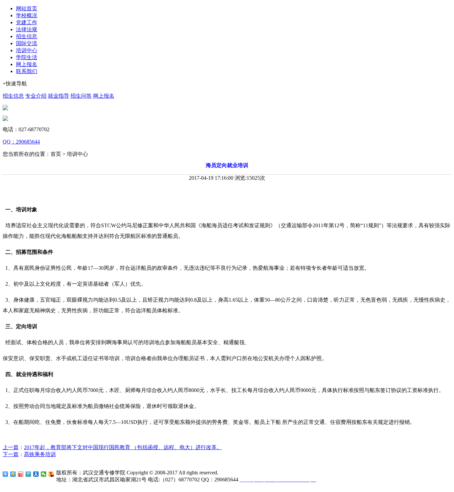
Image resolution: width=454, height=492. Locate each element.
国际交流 (26, 43)
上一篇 (11, 447)
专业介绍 (36, 96)
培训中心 (26, 50)
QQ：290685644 (21, 142)
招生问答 (81, 96)
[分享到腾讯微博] (28, 474)
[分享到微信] (44, 474)
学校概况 (26, 15)
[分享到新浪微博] (21, 474)
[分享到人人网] (36, 474)
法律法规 (26, 29)
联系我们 (26, 71)
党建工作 (26, 22)
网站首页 (26, 8)
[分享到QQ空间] (13, 474)
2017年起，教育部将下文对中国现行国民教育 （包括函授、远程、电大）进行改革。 (123, 447)
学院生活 (26, 57)
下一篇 (11, 454)
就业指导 (58, 96)
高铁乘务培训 (40, 454)
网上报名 (26, 64)
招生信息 (26, 36)
